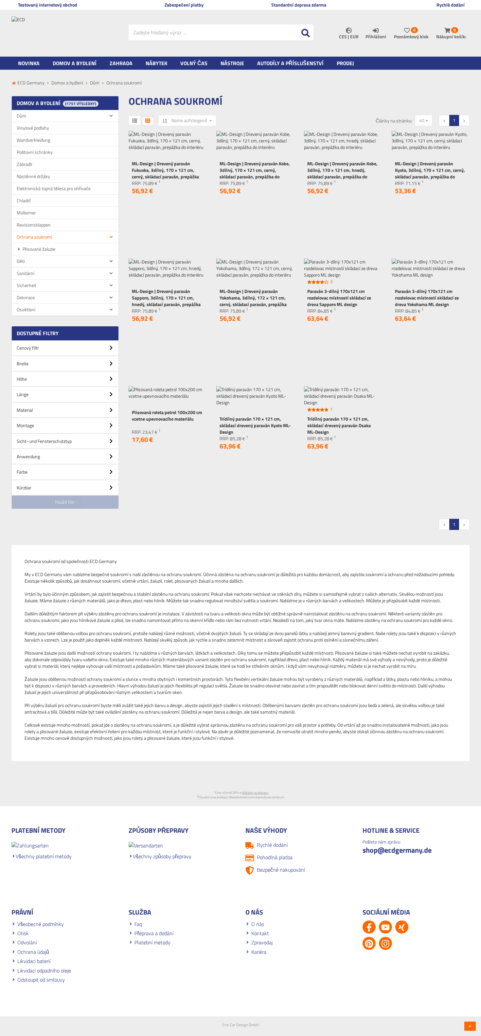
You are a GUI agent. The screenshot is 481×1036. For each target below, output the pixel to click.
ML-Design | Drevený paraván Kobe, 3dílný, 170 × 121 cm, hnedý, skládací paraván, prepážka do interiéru (342, 173)
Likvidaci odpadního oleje (44, 970)
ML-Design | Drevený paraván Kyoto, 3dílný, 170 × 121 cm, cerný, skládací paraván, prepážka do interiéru (430, 173)
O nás (257, 924)
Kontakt (260, 933)
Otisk (23, 933)
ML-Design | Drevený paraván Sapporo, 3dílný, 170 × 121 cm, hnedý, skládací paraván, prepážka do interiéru (166, 301)
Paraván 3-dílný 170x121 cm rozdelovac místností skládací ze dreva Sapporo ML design (339, 298)
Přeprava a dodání (153, 933)
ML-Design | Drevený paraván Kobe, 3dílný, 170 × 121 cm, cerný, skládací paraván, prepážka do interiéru (255, 173)
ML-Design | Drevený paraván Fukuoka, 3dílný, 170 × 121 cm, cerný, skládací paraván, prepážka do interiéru (165, 173)
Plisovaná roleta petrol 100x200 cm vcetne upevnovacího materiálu (167, 415)
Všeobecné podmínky (40, 924)
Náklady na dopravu (255, 792)
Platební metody (152, 942)
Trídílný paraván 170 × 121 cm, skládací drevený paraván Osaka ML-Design (339, 425)
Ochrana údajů (33, 952)
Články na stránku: (394, 121)
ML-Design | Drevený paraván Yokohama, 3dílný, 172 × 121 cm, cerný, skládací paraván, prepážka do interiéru (253, 301)
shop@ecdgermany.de (397, 850)
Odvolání (27, 942)
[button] (65, 350)
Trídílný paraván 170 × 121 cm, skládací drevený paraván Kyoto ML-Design (255, 425)
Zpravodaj (262, 942)
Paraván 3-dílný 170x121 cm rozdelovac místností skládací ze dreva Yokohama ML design (427, 298)
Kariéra (258, 952)
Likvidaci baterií (33, 961)
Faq (138, 924)
